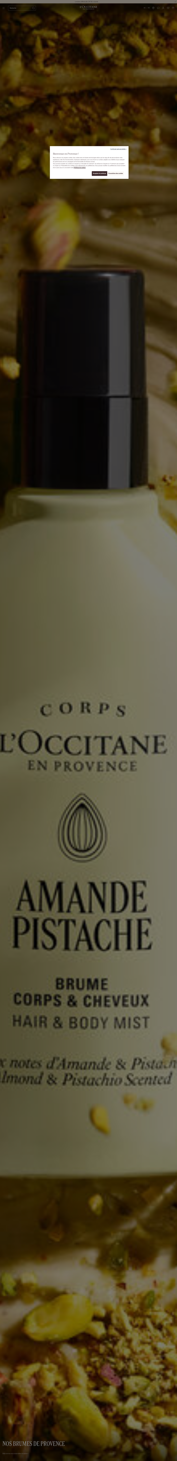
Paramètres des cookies (115, 173)
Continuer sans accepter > (118, 149)
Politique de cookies (79, 167)
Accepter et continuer (99, 173)
